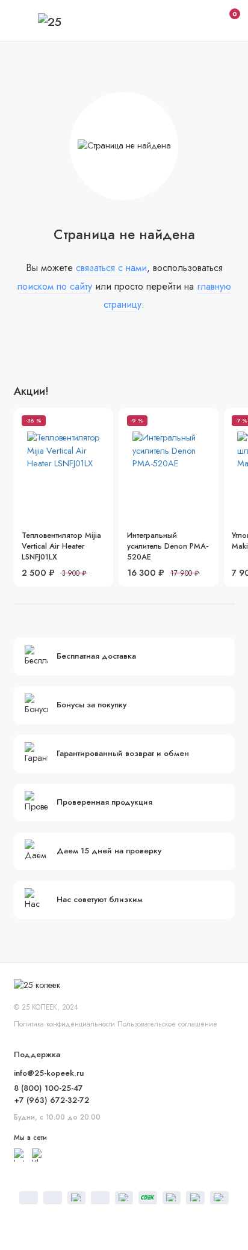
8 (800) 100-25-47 (48, 1088)
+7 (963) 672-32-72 (51, 1100)
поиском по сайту (54, 286)
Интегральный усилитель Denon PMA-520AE (167, 546)
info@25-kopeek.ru (49, 1073)
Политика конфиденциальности (64, 1024)
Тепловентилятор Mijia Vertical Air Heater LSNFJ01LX (61, 546)
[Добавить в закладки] (100, 421)
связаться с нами (111, 268)
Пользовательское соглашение (167, 1024)
